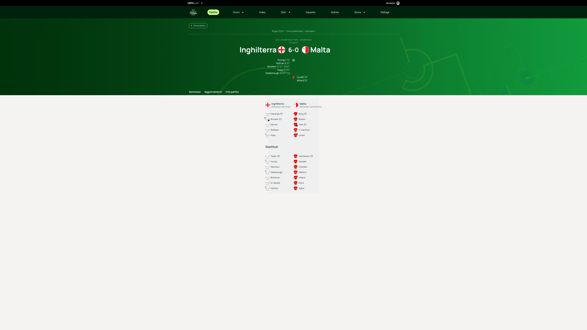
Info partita (232, 92)
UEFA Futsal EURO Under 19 (193, 12)
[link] (213, 12)
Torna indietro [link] (199, 25)
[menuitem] (217, 12)
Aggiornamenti (213, 92)
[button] (238, 12)
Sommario (195, 92)
